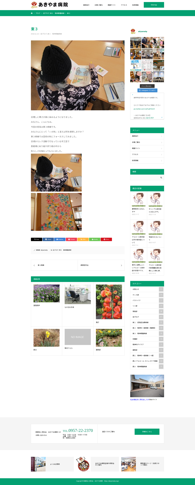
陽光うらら (69, 348)
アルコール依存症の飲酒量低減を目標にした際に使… (155, 268)
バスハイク (147, 300)
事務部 (147, 311)
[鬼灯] (109, 302)
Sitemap (154, 5)
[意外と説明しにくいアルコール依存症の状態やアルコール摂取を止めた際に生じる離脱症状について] (138, 255)
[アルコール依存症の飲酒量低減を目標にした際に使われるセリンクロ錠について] (155, 256)
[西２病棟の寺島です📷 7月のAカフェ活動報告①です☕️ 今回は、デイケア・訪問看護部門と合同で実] (135, 54)
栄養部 (147, 339)
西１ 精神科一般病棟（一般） (147, 355)
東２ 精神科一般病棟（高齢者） (147, 328)
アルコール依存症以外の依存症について (138, 239)
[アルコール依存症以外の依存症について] (138, 227)
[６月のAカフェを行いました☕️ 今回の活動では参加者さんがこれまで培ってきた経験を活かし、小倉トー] (135, 76)
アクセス (124, 5)
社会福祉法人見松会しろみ (139, 399)
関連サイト (112, 5)
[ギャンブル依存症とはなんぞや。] (155, 200)
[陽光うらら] (78, 337)
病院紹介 (86, 5)
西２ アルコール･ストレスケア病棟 (147, 361)
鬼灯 (97, 322)
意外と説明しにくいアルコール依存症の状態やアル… (138, 267)
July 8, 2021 (149, 118)
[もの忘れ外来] (78, 294)
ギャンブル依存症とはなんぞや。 (155, 210)
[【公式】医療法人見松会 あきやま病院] (49, 5)
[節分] (47, 338)
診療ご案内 (99, 5)
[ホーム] (31, 13)
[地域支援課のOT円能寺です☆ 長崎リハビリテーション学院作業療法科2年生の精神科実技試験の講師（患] (147, 54)
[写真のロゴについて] (155, 228)
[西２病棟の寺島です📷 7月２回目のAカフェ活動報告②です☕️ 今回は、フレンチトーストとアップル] (147, 42)
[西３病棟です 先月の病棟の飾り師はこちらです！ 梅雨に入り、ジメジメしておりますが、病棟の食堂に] (158, 65)
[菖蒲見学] (47, 293)
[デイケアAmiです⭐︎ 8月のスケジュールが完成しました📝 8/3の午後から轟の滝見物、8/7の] (147, 65)
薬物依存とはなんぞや (138, 210)
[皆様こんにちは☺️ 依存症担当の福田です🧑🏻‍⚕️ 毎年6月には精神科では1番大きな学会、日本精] (158, 76)
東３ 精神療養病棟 (55, 34)
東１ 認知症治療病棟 (147, 322)
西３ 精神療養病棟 (147, 366)
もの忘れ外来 (69, 307)
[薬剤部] (109, 338)
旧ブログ (44, 34)
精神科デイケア (147, 344)
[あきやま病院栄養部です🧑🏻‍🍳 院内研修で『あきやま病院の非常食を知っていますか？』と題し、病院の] (135, 42)
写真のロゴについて (155, 238)
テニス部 (147, 295)
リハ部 (147, 306)
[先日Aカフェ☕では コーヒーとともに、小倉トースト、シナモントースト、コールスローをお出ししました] (147, 76)
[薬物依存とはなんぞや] (138, 199)
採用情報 (135, 5)
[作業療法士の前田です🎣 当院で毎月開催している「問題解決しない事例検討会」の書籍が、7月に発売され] (135, 65)
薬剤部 (98, 350)
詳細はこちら (147, 432)
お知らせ (147, 289)
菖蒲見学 (37, 305)
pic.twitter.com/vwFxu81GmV (144, 109)
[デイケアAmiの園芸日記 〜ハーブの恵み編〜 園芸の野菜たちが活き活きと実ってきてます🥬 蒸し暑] (158, 42)
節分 (35, 350)
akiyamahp (44, 250)
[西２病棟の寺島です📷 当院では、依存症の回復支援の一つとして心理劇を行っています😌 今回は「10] (158, 54)
